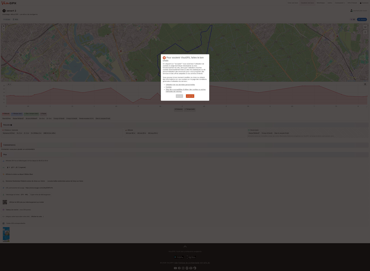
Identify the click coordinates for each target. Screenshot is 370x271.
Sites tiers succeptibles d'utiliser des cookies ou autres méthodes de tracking (186, 90)
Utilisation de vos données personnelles (180, 85)
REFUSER (179, 96)
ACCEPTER (190, 96)
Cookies (169, 87)
